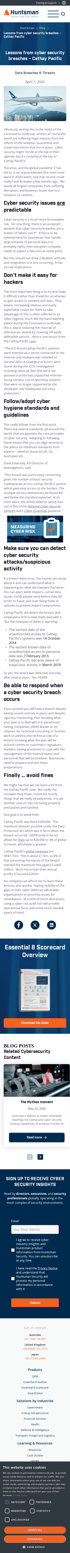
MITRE (35, 1461)
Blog (42, 28)
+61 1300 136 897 (35, 1339)
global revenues (37, 851)
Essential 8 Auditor (35, 1382)
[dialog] (35, 1507)
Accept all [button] (35, 1530)
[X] (35, 925)
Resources (35, 1450)
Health (35, 1424)
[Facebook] (18, 925)
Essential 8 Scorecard (35, 1387)
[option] (37, 1105)
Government (35, 1407)
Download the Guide (35, 1023)
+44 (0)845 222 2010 (35, 1348)
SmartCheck (35, 1393)
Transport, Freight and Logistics (35, 1435)
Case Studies (35, 1455)
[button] (35, 1547)
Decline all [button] (35, 1539)
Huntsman (27, 28)
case (32, 341)
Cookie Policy (20, 1495)
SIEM (35, 1376)
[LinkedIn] (51, 925)
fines (21, 840)
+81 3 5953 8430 (35, 1358)
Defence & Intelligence (35, 1430)
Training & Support (46, 2)
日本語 (64, 3)
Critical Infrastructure (35, 1413)
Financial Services (35, 1418)
